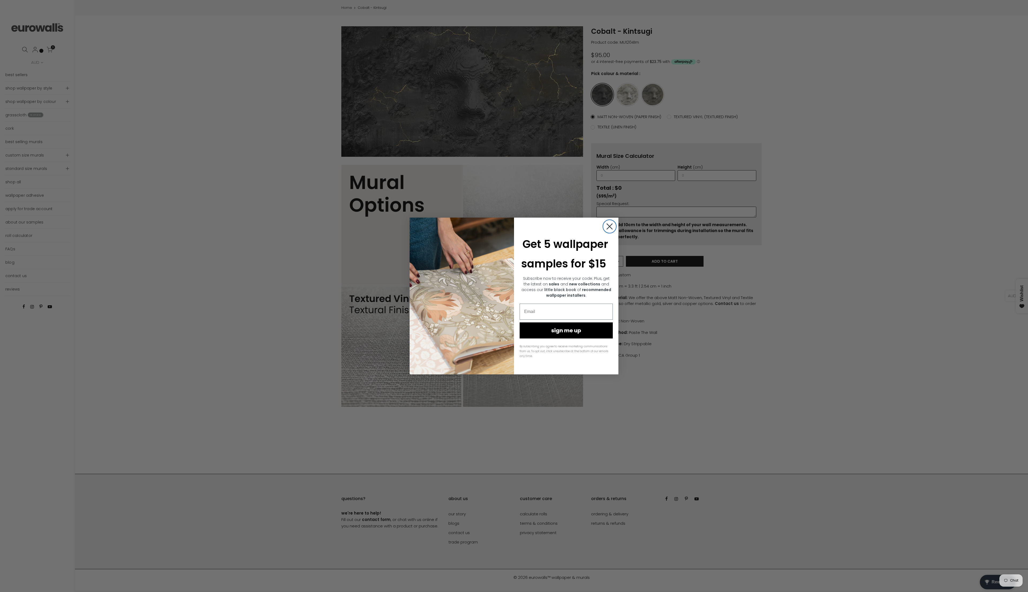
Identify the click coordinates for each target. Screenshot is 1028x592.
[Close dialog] (609, 226)
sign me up (566, 330)
